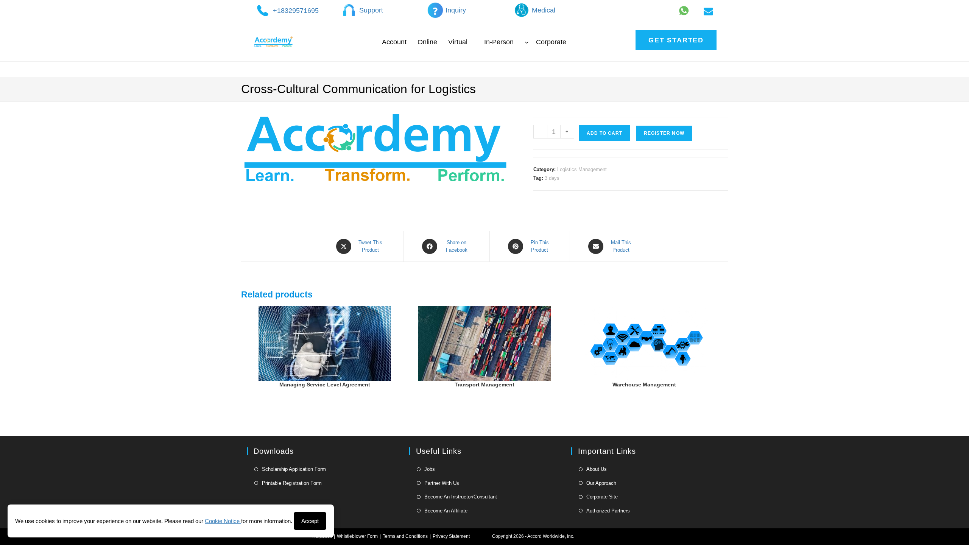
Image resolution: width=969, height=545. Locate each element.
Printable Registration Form (292, 483)
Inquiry (456, 10)
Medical (543, 10)
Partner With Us (441, 483)
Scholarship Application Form (294, 469)
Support (371, 10)
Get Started (676, 40)
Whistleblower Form (357, 536)
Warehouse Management (644, 385)
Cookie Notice (223, 521)
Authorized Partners (608, 511)
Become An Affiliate (445, 511)
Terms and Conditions (405, 536)
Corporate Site (602, 497)
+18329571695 (296, 10)
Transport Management (484, 385)
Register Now (664, 133)
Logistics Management (582, 169)
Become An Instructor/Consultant (460, 497)
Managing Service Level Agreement (324, 385)
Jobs (429, 469)
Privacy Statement (451, 536)
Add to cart (604, 133)
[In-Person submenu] (527, 42)
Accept (310, 521)
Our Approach (601, 483)
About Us (596, 469)
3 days (552, 178)
